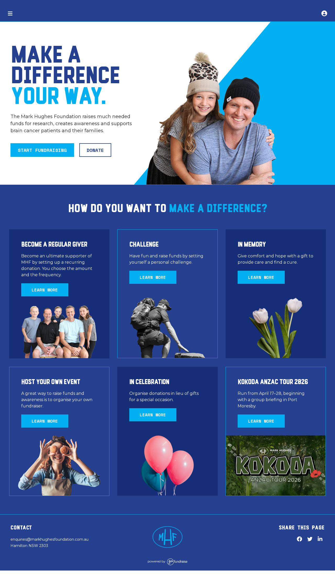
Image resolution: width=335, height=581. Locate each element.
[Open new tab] (167, 537)
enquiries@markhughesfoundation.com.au (49, 539)
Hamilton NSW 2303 (29, 545)
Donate (95, 150)
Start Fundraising (42, 150)
